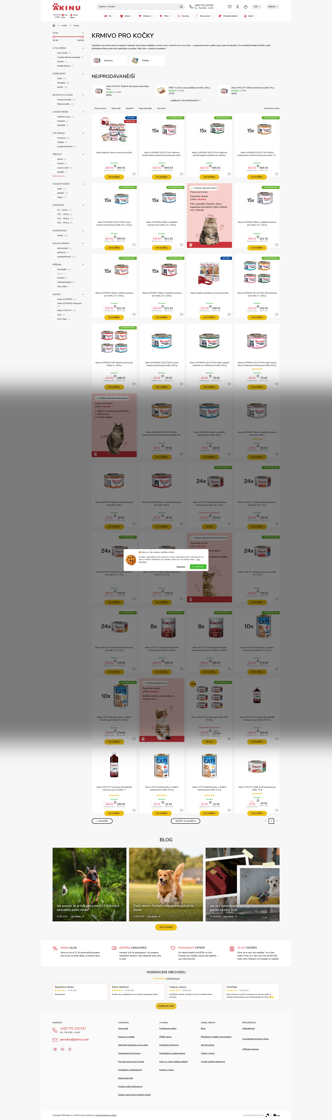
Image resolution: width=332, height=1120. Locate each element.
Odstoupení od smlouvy (129, 1053)
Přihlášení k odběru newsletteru (216, 1036)
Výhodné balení (65, 282)
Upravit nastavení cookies (105, 1115)
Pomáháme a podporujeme (172, 1053)
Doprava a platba (126, 1036)
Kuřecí (61, 159)
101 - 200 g (64, 214)
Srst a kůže (63, 53)
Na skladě (63, 269)
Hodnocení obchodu (166, 972)
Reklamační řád (125, 1078)
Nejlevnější (116, 108)
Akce (60, 273)
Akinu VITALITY (66, 310)
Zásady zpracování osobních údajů (134, 1094)
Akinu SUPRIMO (66, 299)
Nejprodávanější (145, 108)
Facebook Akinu (69, 1049)
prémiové (62, 252)
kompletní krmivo (66, 146)
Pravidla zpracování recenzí (131, 1061)
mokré (62, 235)
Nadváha (62, 125)
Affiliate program (250, 1049)
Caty (60, 314)
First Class (63, 319)
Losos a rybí (64, 167)
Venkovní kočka (66, 99)
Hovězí (61, 163)
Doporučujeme (100, 108)
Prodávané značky (168, 1028)
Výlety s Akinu (208, 1053)
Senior (62, 87)
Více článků (166, 927)
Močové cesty (65, 116)
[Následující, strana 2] (271, 821)
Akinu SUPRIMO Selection (69, 304)
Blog (203, 1028)
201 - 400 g (65, 218)
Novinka (62, 278)
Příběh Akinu (165, 1036)
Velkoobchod (248, 1028)
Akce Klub (63, 286)
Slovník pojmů (207, 1045)
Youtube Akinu (62, 1049)
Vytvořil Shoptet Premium (253, 1115)
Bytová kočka (65, 104)
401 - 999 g (64, 222)
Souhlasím (199, 566)
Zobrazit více (166, 1006)
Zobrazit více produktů (184, 100)
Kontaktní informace (169, 1045)
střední (62, 193)
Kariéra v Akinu (166, 1069)
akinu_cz (55, 1049)
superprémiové (66, 256)
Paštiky (62, 142)
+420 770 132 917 (73, 1029)
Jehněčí (61, 172)
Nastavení (181, 566)
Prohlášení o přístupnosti (130, 1069)
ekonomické (64, 248)
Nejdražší (129, 108)
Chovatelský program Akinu (255, 1038)
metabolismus (65, 66)
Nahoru (103, 821)
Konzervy (63, 138)
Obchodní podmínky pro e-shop (133, 1045)
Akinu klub (123, 1028)
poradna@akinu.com (74, 1039)
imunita (61, 61)
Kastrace (62, 121)
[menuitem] (108, 16)
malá (61, 188)
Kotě (61, 78)
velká (61, 197)
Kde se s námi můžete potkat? (173, 1061)
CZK (256, 6)
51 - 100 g (64, 210)
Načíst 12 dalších (185, 821)
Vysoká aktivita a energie (70, 57)
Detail (209, 526)
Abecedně (161, 108)
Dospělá (63, 82)
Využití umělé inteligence (130, 1086)
